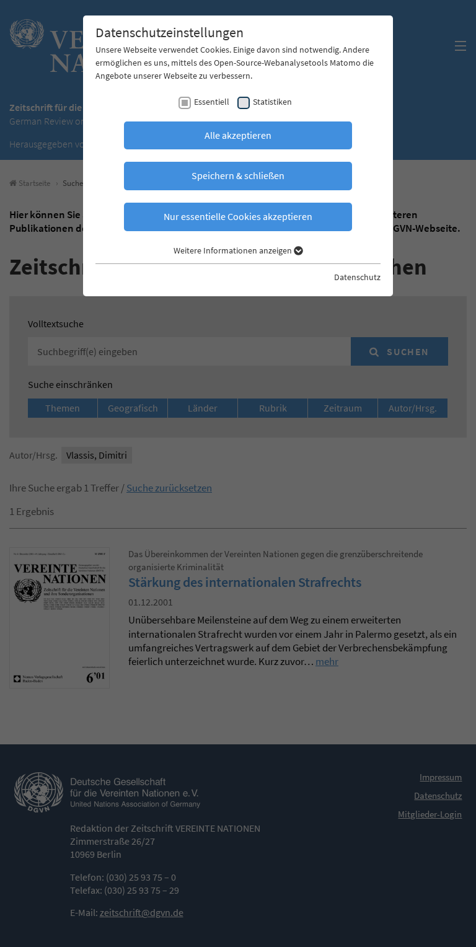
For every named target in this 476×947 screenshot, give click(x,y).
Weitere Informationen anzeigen (234, 250)
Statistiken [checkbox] (272, 101)
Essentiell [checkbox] (211, 101)
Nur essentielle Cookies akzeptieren (238, 216)
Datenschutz (357, 277)
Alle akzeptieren (238, 135)
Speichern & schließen (238, 175)
